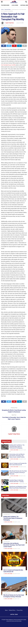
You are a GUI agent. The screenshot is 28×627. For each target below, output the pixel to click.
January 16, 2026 (19, 22)
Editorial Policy (12, 610)
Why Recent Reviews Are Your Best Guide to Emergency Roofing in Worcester (18, 472)
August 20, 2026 (23, 466)
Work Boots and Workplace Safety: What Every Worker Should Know (18, 487)
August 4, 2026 (22, 475)
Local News (15, 5)
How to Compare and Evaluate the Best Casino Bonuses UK (18, 464)
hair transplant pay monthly (8, 65)
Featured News (5, 5)
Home (2, 9)
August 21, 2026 (23, 449)
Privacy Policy (20, 610)
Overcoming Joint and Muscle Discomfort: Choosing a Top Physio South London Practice (17, 455)
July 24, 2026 (22, 483)
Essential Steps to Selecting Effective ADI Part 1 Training (16, 480)
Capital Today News (10, 22)
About (6, 610)
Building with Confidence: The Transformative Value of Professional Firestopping (16, 446)
